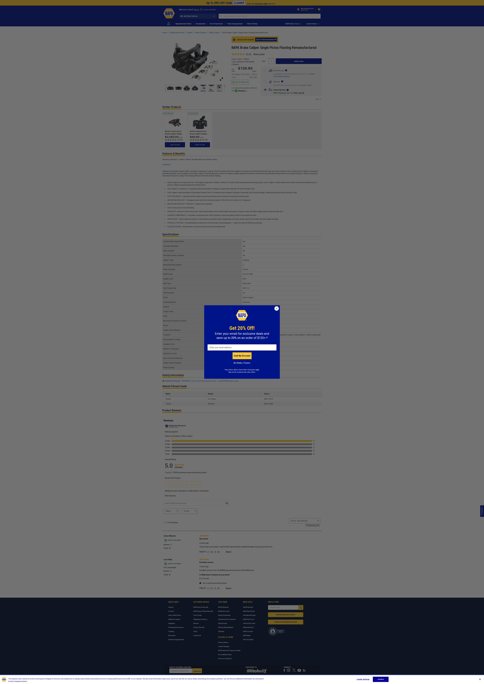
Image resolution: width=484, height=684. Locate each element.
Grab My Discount (242, 355)
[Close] (480, 679)
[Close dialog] (276, 308)
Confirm (381, 679)
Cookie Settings (363, 679)
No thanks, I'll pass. (242, 363)
